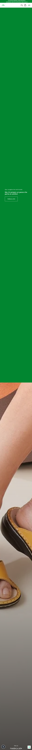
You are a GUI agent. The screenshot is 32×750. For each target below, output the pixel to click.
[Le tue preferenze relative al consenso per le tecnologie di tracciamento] (29, 747)
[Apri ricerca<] (22, 5)
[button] (3, 747)
